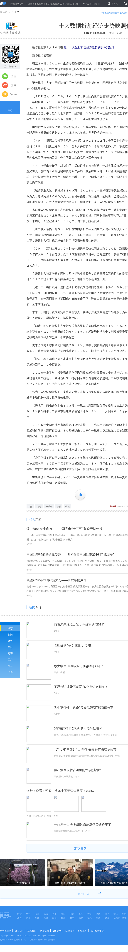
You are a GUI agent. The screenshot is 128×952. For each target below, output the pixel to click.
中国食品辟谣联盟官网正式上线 (114, 12)
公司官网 (19, 930)
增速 (39, 506)
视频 (46, 917)
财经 (10, 641)
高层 (46, 913)
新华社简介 (5, 930)
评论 (10, 110)
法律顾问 (69, 930)
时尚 (72, 917)
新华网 (3, 12)
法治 (10, 672)
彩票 (54, 917)
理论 (63, 913)
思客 (19, 917)
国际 (10, 647)
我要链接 (44, 930)
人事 (54, 913)
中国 (30, 506)
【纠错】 (113, 506)
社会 (10, 666)
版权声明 (57, 930)
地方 (28, 913)
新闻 (10, 634)
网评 (10, 653)
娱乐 (63, 917)
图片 (10, 659)
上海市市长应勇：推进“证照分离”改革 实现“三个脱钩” (40, 3)
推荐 (10, 628)
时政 (19, 913)
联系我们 (31, 930)
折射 (59, 506)
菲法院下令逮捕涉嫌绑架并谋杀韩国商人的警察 (94, 3)
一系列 (49, 506)
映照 (67, 506)
